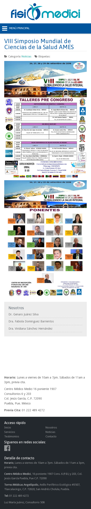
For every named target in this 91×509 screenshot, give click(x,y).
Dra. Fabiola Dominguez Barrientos (31, 321)
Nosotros (51, 427)
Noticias (26, 56)
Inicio (7, 427)
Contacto (51, 436)
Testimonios (11, 436)
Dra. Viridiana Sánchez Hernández (30, 328)
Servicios (9, 432)
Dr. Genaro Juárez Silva (23, 314)
